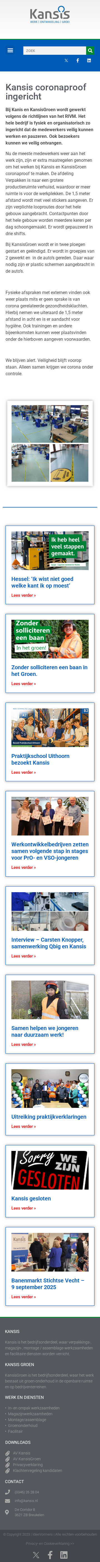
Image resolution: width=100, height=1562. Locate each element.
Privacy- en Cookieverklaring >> (50, 1543)
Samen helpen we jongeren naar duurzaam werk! (44, 1031)
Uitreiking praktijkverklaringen (48, 1116)
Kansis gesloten (31, 1198)
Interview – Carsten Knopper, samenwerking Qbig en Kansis (48, 943)
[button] (10, 49)
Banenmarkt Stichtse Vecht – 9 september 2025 (47, 1283)
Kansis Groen (19, 1364)
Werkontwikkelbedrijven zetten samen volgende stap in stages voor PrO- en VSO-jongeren (50, 851)
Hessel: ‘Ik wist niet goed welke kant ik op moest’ (42, 582)
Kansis (12, 1331)
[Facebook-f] (77, 60)
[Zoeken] (90, 50)
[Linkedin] (89, 60)
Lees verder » (23, 595)
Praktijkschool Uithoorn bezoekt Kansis (40, 759)
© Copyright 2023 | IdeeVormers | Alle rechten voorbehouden (50, 1534)
